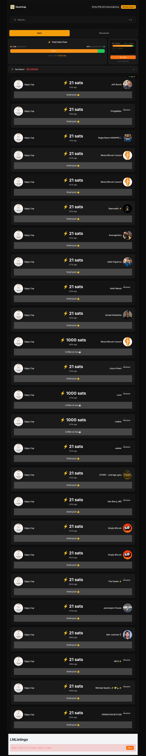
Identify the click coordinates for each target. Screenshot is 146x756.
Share (124, 57)
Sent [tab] (39, 33)
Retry (130, 748)
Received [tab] (104, 33)
